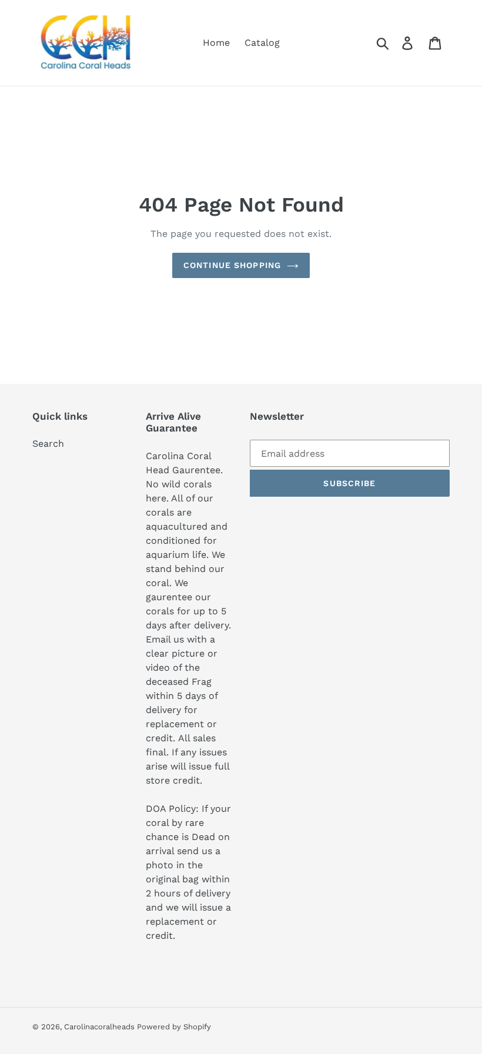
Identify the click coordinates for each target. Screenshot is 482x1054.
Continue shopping (232, 265)
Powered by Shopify (174, 1026)
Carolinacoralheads (100, 1026)
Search (48, 443)
